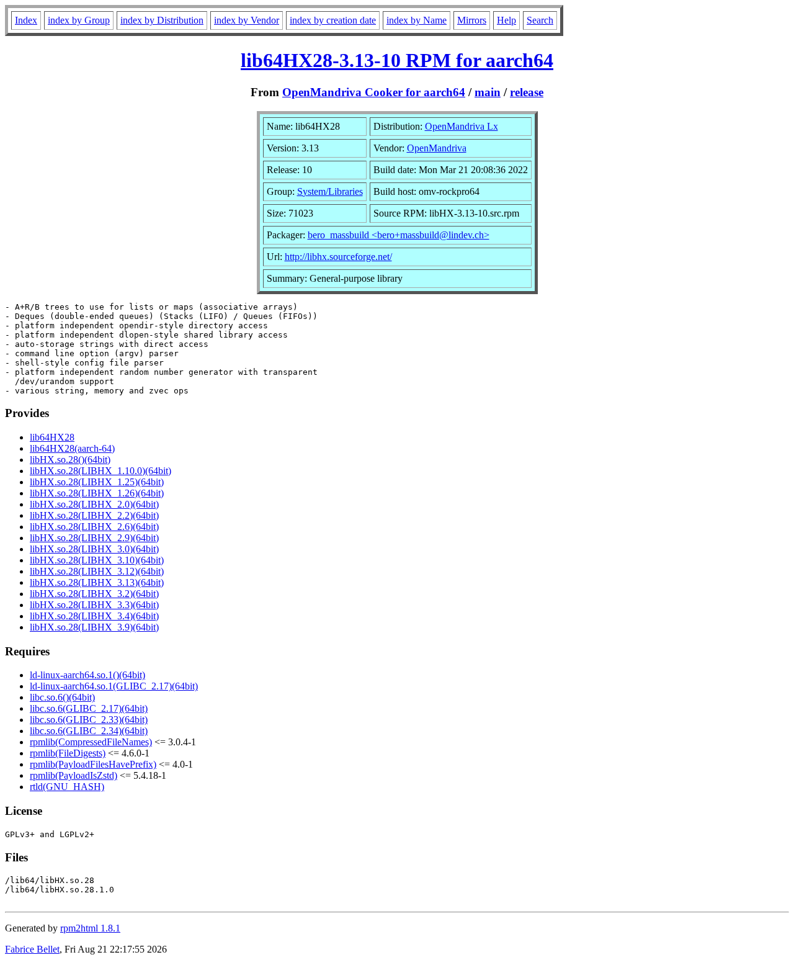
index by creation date (333, 20)
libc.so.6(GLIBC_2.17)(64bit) (89, 708)
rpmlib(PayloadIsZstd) (73, 775)
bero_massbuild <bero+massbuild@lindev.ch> (398, 235)
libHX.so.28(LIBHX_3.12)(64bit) (97, 571)
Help (506, 20)
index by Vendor (246, 20)
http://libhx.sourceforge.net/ (338, 256)
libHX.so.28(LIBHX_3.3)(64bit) (94, 604)
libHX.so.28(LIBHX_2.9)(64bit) (94, 537)
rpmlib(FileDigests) (67, 753)
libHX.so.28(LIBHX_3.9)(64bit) (94, 627)
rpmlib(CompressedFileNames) (91, 742)
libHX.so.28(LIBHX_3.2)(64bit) (94, 593)
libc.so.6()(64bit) (62, 697)
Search (540, 20)
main (488, 92)
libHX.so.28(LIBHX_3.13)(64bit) (97, 582)
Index (26, 20)
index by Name (416, 20)
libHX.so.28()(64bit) (70, 459)
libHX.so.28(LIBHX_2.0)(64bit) (94, 504)
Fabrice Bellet (32, 949)
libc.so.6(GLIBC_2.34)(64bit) (89, 730)
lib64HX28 (52, 437)
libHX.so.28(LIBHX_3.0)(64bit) (94, 549)
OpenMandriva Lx (461, 126)
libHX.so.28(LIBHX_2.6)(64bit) (94, 526)
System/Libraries (330, 191)
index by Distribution (161, 20)
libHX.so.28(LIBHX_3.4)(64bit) (94, 616)
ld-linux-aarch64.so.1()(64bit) (87, 675)
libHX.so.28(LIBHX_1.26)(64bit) (97, 493)
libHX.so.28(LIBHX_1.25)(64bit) (97, 482)
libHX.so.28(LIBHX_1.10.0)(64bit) (100, 470)
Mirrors (471, 20)
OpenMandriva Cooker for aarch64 (373, 92)
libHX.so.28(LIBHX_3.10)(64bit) (97, 560)
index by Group (79, 20)
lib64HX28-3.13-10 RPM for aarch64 (397, 60)
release (526, 92)
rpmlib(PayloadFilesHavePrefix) (93, 764)
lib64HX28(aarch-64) (72, 448)
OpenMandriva (436, 148)
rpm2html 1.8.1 (90, 928)
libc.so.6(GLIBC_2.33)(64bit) (89, 719)
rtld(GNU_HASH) (67, 786)
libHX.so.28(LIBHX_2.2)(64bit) (94, 515)
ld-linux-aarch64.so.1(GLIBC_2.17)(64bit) (114, 686)
